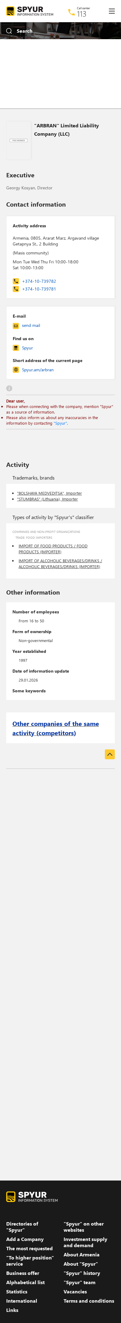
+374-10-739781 (39, 289)
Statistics (16, 1291)
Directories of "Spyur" (22, 1227)
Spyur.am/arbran (38, 370)
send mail (31, 325)
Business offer (22, 1273)
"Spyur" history (82, 1273)
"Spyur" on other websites (84, 1227)
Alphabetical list (25, 1282)
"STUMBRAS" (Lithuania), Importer (47, 498)
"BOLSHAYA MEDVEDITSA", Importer (49, 493)
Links (12, 1310)
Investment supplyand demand (85, 1242)
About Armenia (82, 1254)
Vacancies (75, 1291)
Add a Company (25, 1239)
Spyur (27, 348)
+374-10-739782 (39, 281)
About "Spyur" (81, 1264)
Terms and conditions (89, 1301)
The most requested (29, 1248)
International (21, 1301)
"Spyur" (60, 423)
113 (82, 13)
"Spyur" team (80, 1282)
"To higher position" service (30, 1261)
